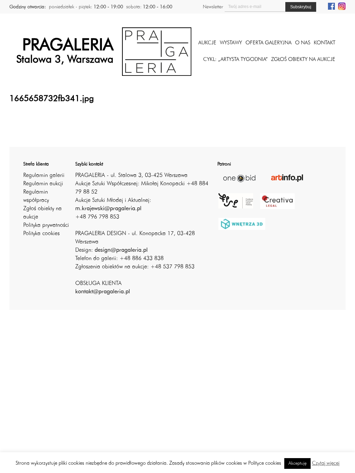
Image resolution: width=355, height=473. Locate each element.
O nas (302, 43)
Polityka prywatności (46, 225)
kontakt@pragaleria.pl (102, 292)
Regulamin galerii (43, 175)
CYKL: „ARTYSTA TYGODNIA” (235, 59)
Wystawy (231, 43)
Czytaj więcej (325, 463)
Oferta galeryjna (268, 43)
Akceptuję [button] (297, 463)
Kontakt (324, 43)
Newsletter (213, 7)
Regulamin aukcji (43, 184)
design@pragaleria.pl (121, 250)
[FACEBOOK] (331, 5)
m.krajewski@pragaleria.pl (108, 209)
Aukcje (207, 43)
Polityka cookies (41, 234)
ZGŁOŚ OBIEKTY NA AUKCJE (303, 59)
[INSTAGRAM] (342, 5)
